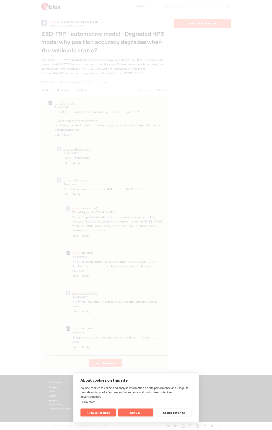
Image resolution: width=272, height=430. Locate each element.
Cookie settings (174, 412)
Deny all (136, 412)
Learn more (87, 402)
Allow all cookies (98, 412)
